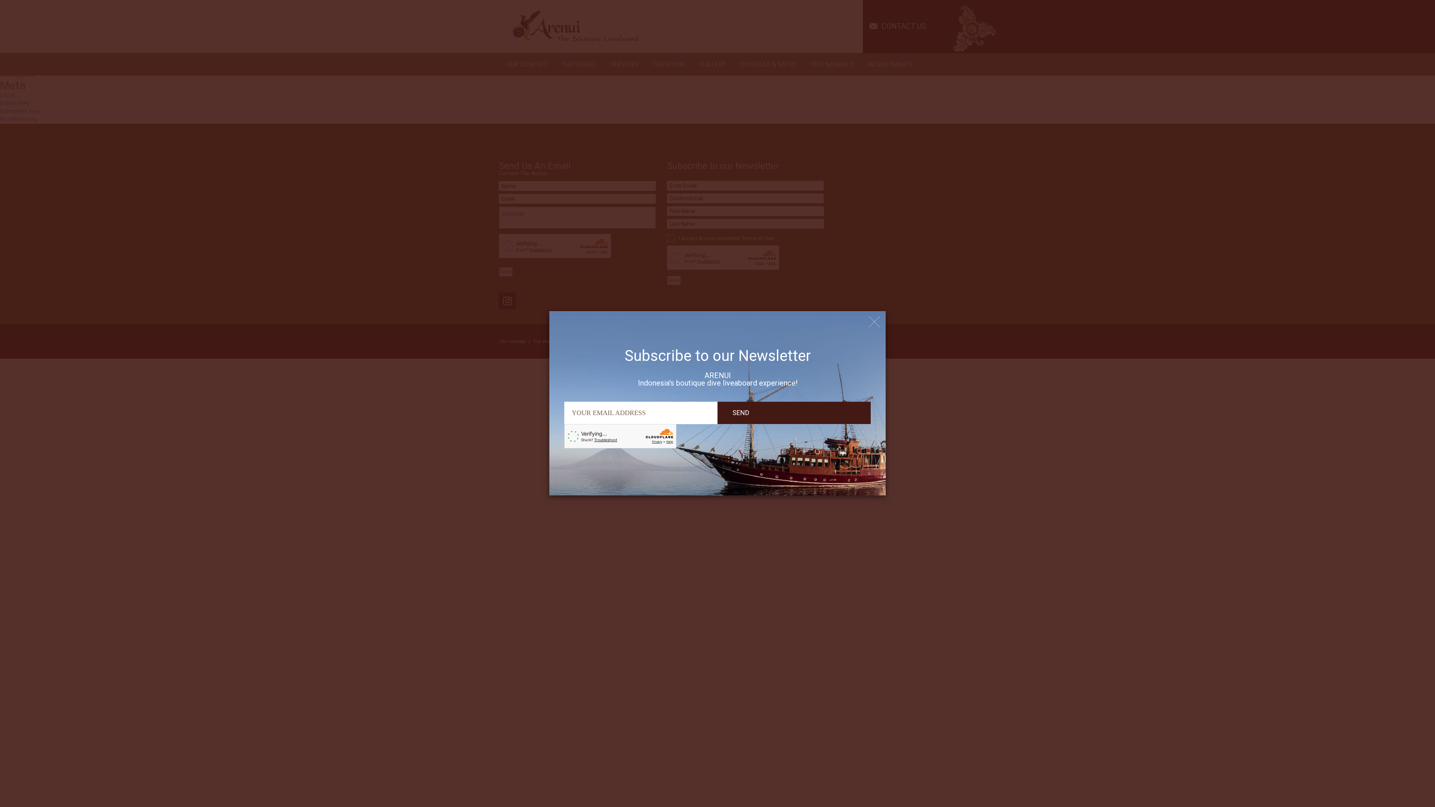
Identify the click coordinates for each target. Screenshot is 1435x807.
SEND (740, 413)
